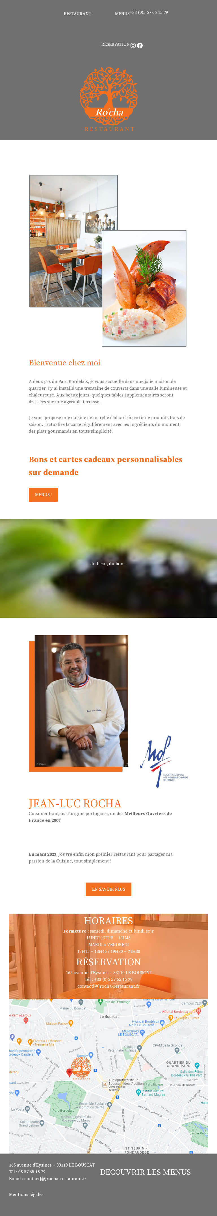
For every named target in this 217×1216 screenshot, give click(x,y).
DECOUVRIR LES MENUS (145, 1172)
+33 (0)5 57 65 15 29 (149, 12)
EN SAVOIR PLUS (108, 889)
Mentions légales (26, 1194)
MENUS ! (43, 495)
